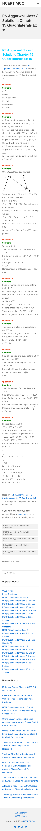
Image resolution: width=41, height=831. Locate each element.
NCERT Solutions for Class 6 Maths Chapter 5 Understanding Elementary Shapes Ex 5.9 (19, 710)
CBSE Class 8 (15, 561)
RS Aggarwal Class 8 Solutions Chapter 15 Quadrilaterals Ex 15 (19, 498)
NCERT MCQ (29, 821)
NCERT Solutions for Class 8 (15, 630)
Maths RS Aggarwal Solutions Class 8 (19, 539)
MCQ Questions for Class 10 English (18, 653)
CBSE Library (21, 813)
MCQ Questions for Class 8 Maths (17, 649)
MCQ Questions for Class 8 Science (18, 601)
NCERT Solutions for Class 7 (15, 597)
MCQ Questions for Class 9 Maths (17, 614)
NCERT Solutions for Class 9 (15, 646)
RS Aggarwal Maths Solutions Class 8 (19, 552)
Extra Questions (9, 594)
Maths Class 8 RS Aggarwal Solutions (16, 533)
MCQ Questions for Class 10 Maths (18, 607)
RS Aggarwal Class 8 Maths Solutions (16, 546)
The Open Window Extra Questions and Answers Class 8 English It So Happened (20, 745)
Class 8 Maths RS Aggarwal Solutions (16, 526)
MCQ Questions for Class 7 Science (18, 656)
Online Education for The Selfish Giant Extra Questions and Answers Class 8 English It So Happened (19, 734)
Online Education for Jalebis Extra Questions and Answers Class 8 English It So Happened (20, 722)
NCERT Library (20, 816)
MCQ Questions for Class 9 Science (18, 604)
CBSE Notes (7, 591)
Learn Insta (23, 514)
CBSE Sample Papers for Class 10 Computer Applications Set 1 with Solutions (17, 698)
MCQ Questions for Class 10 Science (19, 610)
